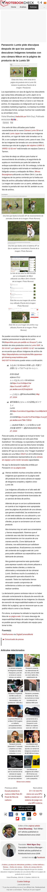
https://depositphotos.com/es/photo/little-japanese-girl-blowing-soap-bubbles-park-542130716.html (22, 357)
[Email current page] (29, 819)
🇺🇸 (12, 119)
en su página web (18, 467)
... (44, 7)
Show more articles (23, 781)
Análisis (23, 7)
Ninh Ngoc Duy (33, 844)
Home (13, 7)
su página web (15, 616)
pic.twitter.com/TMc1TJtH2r (21, 420)
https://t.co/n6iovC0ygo (21, 411)
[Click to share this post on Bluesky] (23, 814)
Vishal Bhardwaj (25, 828)
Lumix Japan (15, 133)
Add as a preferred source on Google (25, 808)
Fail (11, 122)
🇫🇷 (15, 119)
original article (34, 825)
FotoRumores (7, 634)
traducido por (21, 116)
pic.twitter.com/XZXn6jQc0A (21, 389)
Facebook (40, 857)
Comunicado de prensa (13, 639)
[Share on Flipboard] (17, 818)
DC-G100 (6, 348)
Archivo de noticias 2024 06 (33, 867)
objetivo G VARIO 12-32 (24, 348)
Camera (6, 122)
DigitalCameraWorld (24, 634)
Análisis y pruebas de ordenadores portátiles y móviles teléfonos (23, 864)
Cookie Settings (23, 881)
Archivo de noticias (16, 867)
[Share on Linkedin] (23, 818)
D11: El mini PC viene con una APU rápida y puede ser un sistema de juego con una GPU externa (33, 797)
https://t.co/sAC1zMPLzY (20, 386)
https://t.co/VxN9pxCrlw (21, 383)
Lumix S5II (35, 345)
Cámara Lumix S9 (31, 130)
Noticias (33, 7)
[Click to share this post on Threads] (17, 814)
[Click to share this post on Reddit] (35, 814)
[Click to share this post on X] (29, 814)
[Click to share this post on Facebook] (11, 814)
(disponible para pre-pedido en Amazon (20, 342)
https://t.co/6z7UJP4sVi (26, 417)
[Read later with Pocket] (41, 814)
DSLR (23, 454)
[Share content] (5, 814)
